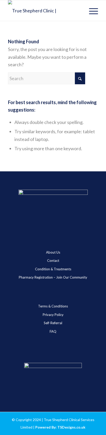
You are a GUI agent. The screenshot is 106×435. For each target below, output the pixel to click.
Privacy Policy (53, 315)
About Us (53, 252)
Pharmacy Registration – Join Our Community (53, 277)
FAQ (53, 331)
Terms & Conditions (53, 306)
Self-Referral (53, 323)
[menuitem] (91, 10)
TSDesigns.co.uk (71, 427)
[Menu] (91, 10)
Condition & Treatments (53, 269)
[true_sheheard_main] (44, 10)
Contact (53, 260)
